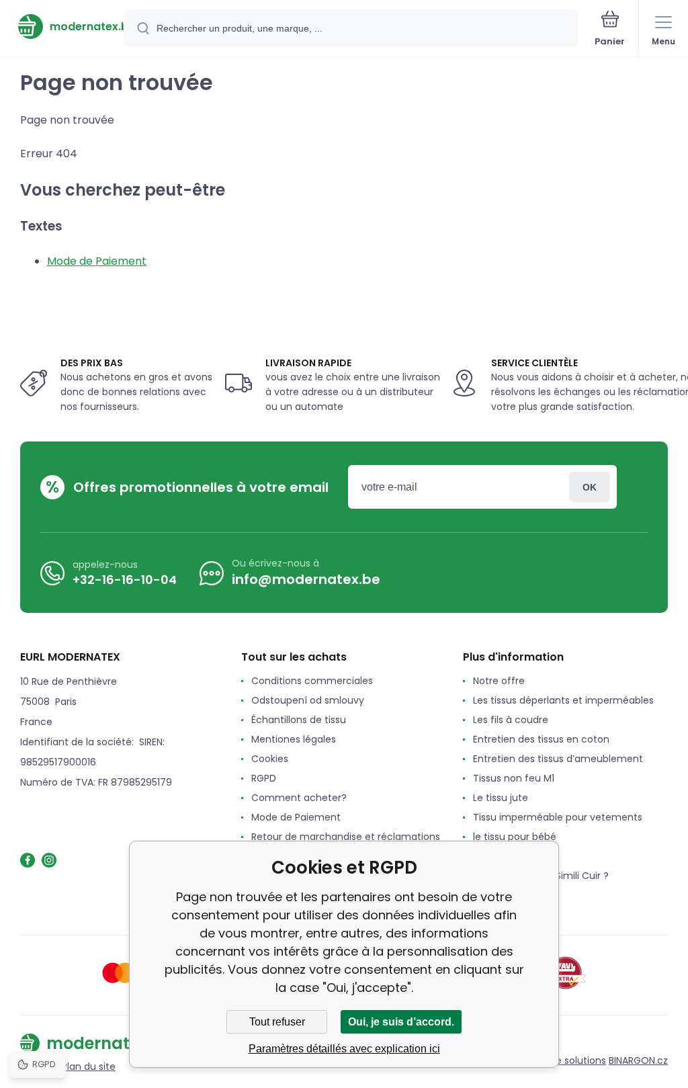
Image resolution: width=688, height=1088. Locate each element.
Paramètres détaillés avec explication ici (344, 1048)
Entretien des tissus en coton (541, 739)
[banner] (62, 26)
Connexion (589, 487)
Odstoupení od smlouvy (307, 700)
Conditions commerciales (312, 680)
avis (482, 895)
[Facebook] (27, 860)
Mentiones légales (293, 739)
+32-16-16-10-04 (125, 579)
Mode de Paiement (96, 261)
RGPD (263, 778)
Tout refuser (277, 1022)
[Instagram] (49, 860)
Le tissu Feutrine (510, 856)
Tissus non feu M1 (513, 778)
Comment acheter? (299, 797)
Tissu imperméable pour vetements (557, 817)
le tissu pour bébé (514, 836)
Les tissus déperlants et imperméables (563, 700)
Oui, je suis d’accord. (401, 1022)
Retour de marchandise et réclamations (345, 836)
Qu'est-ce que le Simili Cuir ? (541, 875)
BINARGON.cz (638, 1060)
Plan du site (89, 1066)
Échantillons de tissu (298, 719)
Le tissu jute (500, 797)
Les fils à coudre (510, 719)
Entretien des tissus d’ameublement (558, 758)
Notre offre (499, 680)
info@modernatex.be (306, 579)
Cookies (269, 758)
